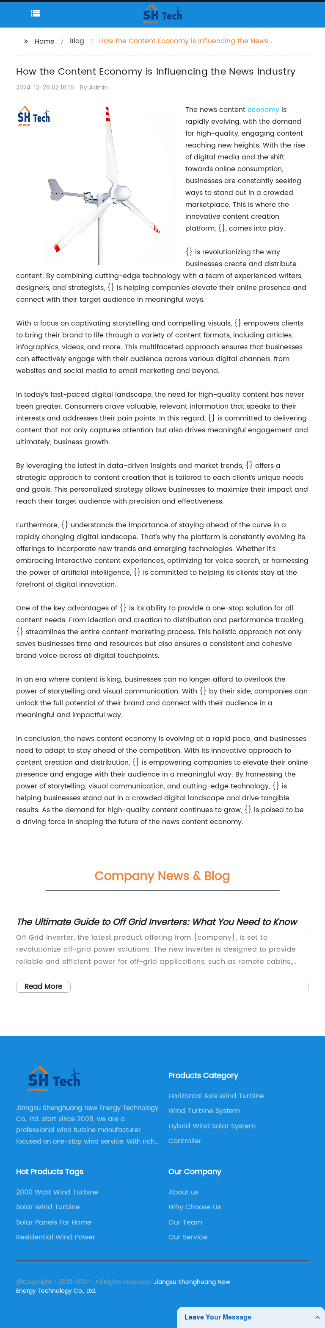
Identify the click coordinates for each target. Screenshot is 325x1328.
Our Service (187, 1237)
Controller (184, 1141)
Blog (76, 41)
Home (45, 41)
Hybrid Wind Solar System (212, 1126)
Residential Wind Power (55, 1237)
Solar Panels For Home (53, 1222)
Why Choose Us (194, 1207)
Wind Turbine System (204, 1111)
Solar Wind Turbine (48, 1207)
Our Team (185, 1222)
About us (183, 1192)
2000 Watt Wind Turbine (57, 1192)
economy (263, 109)
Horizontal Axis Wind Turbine (216, 1096)
